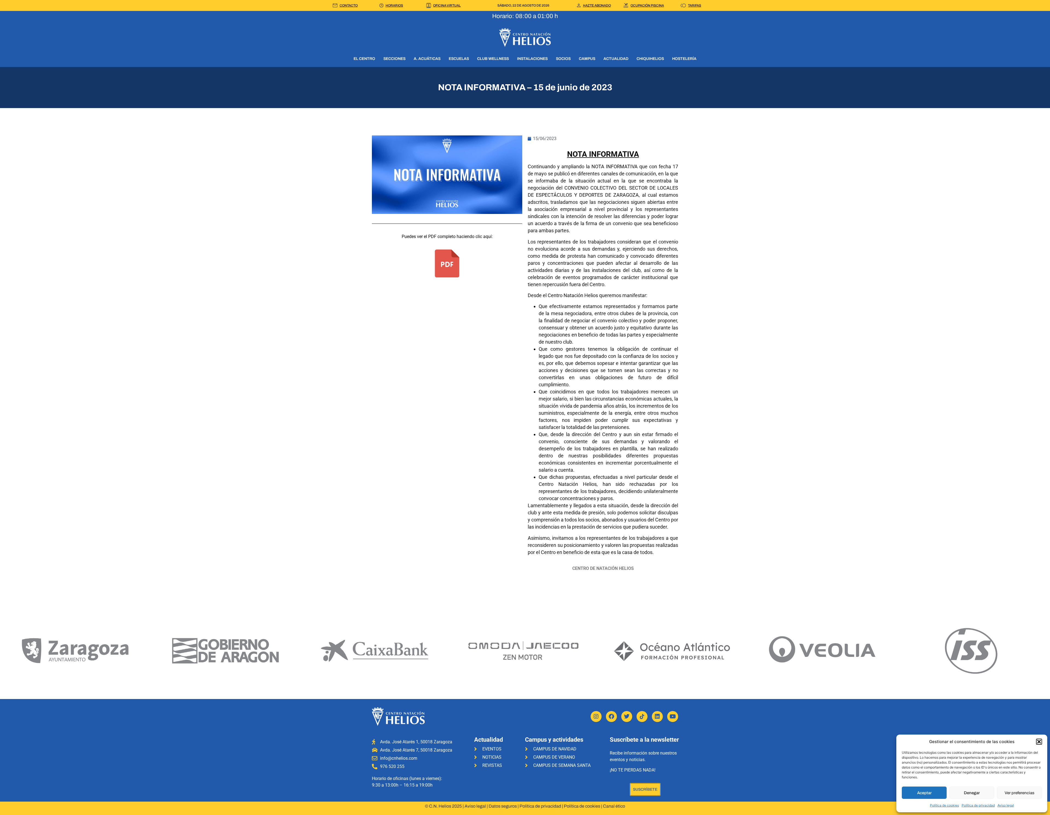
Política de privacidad (978, 805)
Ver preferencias (1019, 793)
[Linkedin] (657, 716)
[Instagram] (596, 716)
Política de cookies (944, 805)
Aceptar (924, 793)
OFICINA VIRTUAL (447, 5)
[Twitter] (626, 716)
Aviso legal (1006, 805)
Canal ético (614, 806)
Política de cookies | (583, 806)
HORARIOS (394, 5)
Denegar (972, 793)
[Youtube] (672, 716)
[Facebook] (611, 716)
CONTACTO (349, 5)
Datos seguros (503, 806)
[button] (1039, 741)
